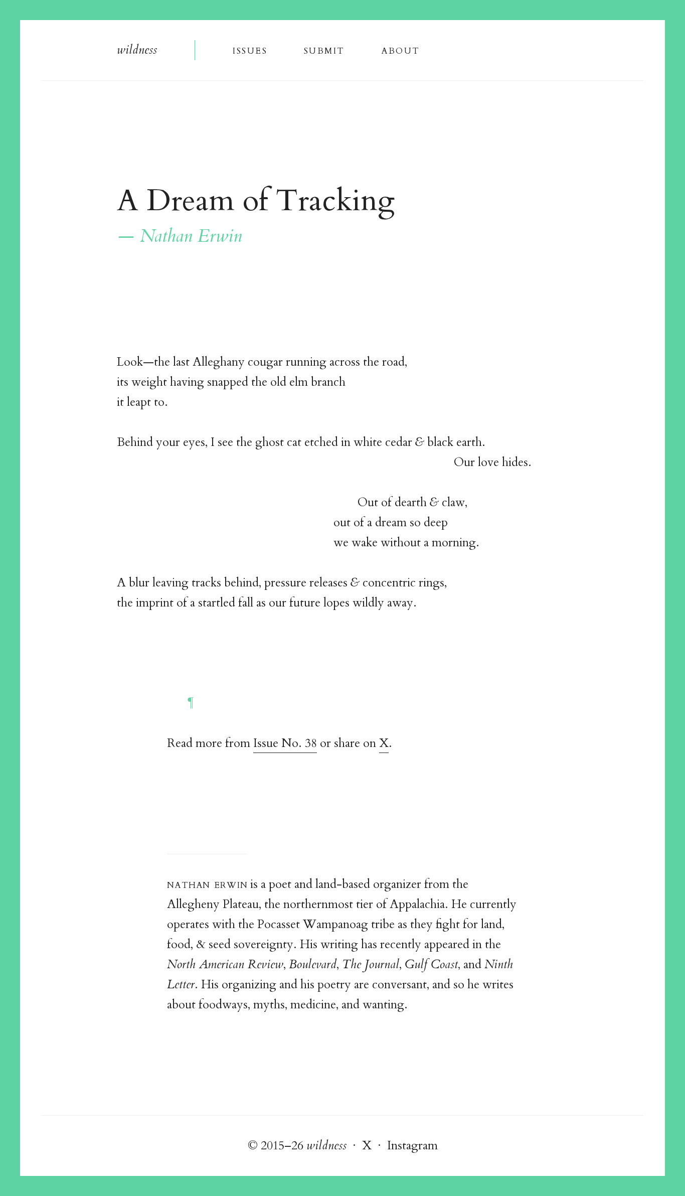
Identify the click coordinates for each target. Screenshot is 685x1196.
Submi (324, 50)
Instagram (412, 1145)
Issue (249, 50)
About (400, 50)
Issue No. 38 (285, 743)
